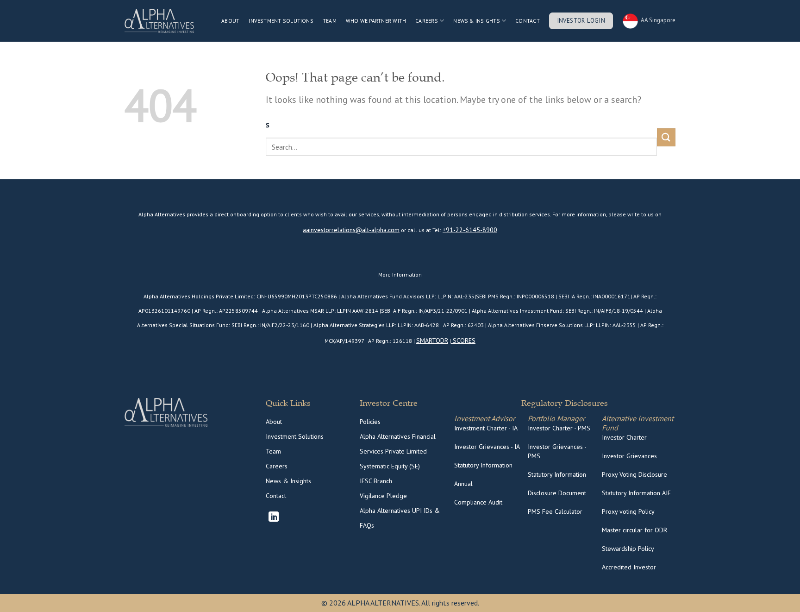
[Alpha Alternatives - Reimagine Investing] (159, 21)
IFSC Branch (376, 481)
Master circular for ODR (634, 530)
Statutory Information (483, 465)
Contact (527, 20)
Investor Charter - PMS (559, 428)
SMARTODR (432, 340)
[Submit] (666, 137)
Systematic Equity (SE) (390, 466)
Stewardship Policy (628, 548)
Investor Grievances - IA (487, 446)
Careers (277, 466)
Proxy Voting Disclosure (634, 474)
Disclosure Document (557, 493)
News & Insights (476, 20)
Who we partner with (376, 20)
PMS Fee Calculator (555, 511)
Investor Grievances (629, 456)
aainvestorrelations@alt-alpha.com (351, 230)
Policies (370, 421)
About (230, 20)
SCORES (463, 340)
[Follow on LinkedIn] (274, 518)
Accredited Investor (629, 567)
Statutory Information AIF (636, 493)
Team (330, 20)
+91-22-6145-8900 (470, 230)
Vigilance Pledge (383, 496)
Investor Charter (624, 437)
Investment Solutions (281, 20)
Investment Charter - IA (486, 428)
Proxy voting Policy (628, 511)
